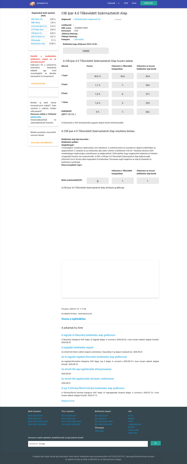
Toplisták (113, 3)
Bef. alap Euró (101, 418)
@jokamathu (36, 117)
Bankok (131, 427)
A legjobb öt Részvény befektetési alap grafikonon (88, 335)
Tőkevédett (79, 39)
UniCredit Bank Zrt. (39, 26)
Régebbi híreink (67, 401)
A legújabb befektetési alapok (77, 347)
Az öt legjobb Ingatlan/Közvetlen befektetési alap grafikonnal (94, 356)
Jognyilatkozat (134, 424)
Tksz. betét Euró (68, 418)
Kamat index (133, 430)
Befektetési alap (38, 43)
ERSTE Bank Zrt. (38, 36)
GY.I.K (130, 416)
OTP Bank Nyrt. (37, 29)
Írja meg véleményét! (41, 143)
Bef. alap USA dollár (103, 424)
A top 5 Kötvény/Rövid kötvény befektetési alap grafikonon (92, 388)
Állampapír (35, 40)
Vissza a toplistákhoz (73, 318)
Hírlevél (148, 3)
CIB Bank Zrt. (36, 33)
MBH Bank (35, 22)
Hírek (134, 3)
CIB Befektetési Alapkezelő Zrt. (87, 19)
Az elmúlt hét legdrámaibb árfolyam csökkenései (87, 378)
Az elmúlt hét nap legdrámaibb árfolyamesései (86, 369)
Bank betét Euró (35, 418)
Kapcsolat (132, 433)
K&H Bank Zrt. (37, 19)
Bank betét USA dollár (37, 424)
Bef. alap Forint (101, 416)
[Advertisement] (137, 38)
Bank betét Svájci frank (38, 421)
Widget (131, 418)
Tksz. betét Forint (68, 416)
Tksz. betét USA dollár (70, 424)
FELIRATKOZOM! (38, 84)
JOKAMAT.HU (42, 3)
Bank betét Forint (35, 416)
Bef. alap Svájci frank (104, 421)
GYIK (126, 3)
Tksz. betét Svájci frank (71, 421)
